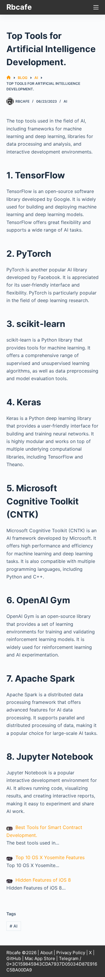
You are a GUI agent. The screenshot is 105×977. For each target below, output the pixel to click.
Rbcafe (19, 7)
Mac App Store (40, 958)
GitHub (13, 958)
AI (65, 101)
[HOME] (8, 77)
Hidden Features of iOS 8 (43, 880)
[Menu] (96, 7)
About (46, 952)
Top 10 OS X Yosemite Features (50, 857)
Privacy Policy (70, 952)
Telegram (68, 958)
